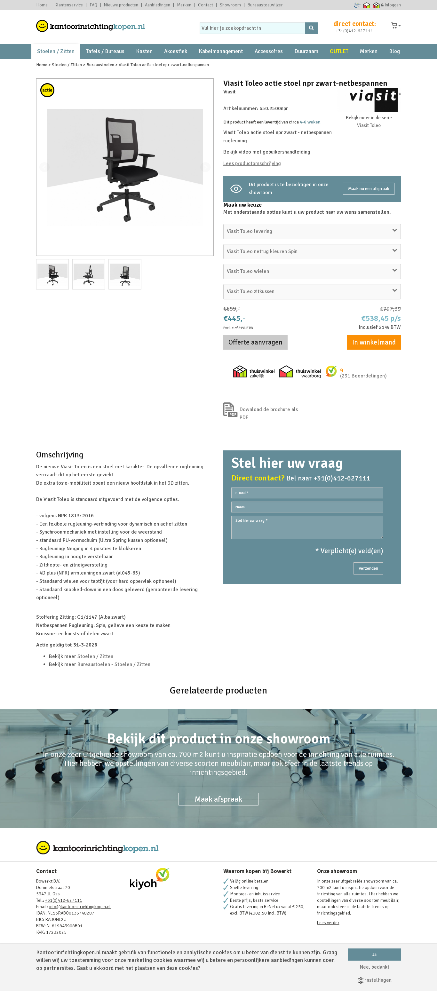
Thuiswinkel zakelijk (376, 5)
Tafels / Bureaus (105, 51)
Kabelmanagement (221, 51)
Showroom (230, 5)
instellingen (378, 980)
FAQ (93, 5)
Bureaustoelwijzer (265, 5)
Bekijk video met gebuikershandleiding (266, 152)
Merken (184, 5)
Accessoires (269, 51)
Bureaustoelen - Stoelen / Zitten (113, 664)
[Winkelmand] (396, 25)
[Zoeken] (311, 28)
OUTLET (339, 51)
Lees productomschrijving (252, 163)
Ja (374, 954)
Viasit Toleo (369, 125)
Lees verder (328, 922)
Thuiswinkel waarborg (366, 5)
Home (42, 5)
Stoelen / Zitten (56, 51)
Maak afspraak (218, 799)
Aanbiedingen (157, 5)
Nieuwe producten (121, 5)
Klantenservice (68, 5)
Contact (205, 5)
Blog (394, 51)
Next (205, 167)
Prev (44, 167)
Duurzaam (306, 51)
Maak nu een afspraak (368, 188)
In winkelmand (374, 342)
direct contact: (354, 24)
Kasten (144, 51)
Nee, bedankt (374, 967)
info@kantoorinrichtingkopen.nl (80, 906)
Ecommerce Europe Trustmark (357, 5)
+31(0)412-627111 (354, 31)
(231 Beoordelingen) (363, 376)
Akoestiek (175, 51)
